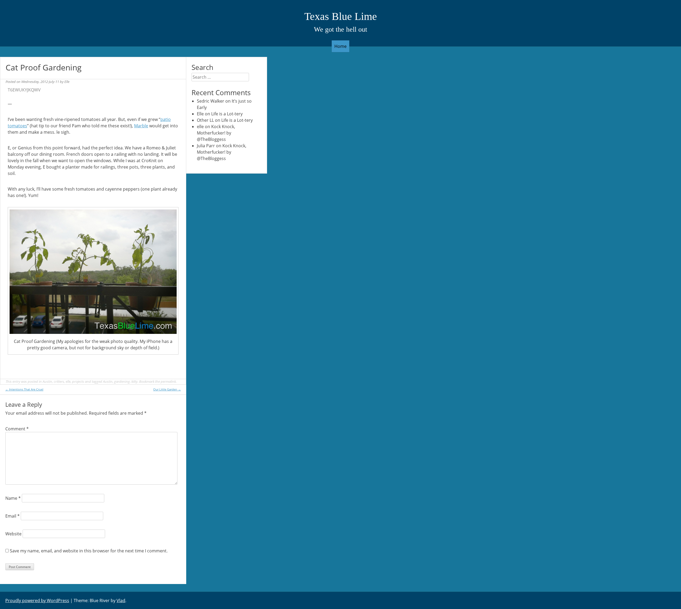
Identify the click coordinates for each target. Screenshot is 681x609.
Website (13, 534)
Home (340, 46)
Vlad (121, 600)
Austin (47, 381)
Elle (66, 81)
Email (12, 516)
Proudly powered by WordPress (37, 600)
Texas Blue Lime (340, 16)
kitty (134, 381)
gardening (122, 381)
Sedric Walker (210, 101)
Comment (17, 429)
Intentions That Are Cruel (24, 389)
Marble (141, 126)
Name (13, 498)
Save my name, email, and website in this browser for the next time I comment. (89, 551)
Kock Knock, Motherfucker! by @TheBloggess (216, 133)
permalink (168, 381)
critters (59, 381)
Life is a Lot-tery (227, 114)
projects (78, 381)
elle (68, 381)
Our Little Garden (167, 389)
